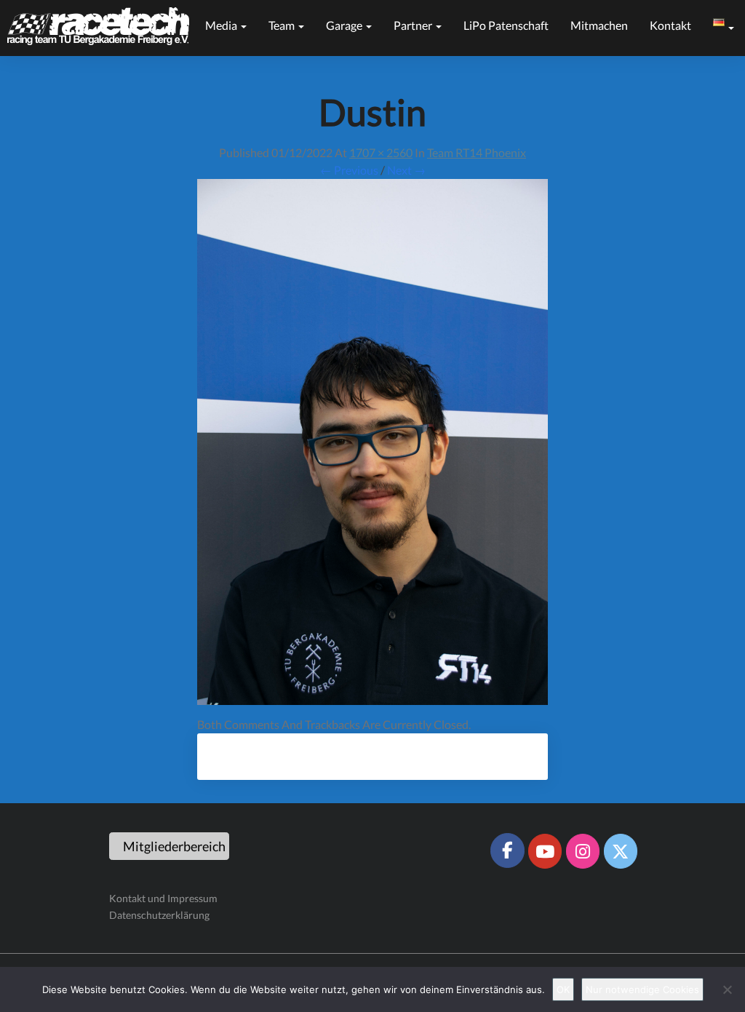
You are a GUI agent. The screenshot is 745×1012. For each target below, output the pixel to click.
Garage (345, 25)
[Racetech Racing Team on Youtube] (545, 851)
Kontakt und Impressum (163, 898)
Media (222, 25)
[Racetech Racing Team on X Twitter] (620, 851)
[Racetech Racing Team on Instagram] (582, 851)
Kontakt (670, 25)
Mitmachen (599, 25)
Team (282, 25)
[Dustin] (372, 446)
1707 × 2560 (381, 152)
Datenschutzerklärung (159, 915)
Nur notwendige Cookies (642, 989)
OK (563, 989)
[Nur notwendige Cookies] (727, 989)
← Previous (349, 170)
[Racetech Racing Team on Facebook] (507, 850)
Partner (414, 25)
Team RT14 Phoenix (476, 152)
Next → (406, 170)
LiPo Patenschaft (506, 25)
